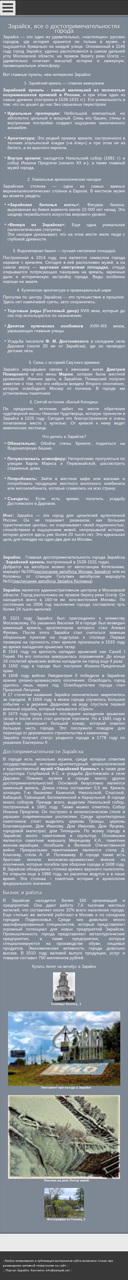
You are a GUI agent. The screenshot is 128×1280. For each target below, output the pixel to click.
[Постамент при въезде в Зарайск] (64, 1048)
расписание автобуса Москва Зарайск (72, 571)
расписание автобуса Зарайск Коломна (52, 581)
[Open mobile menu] (7, 8)
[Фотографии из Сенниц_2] (64, 1203)
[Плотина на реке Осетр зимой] (64, 1137)
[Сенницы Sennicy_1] (64, 987)
